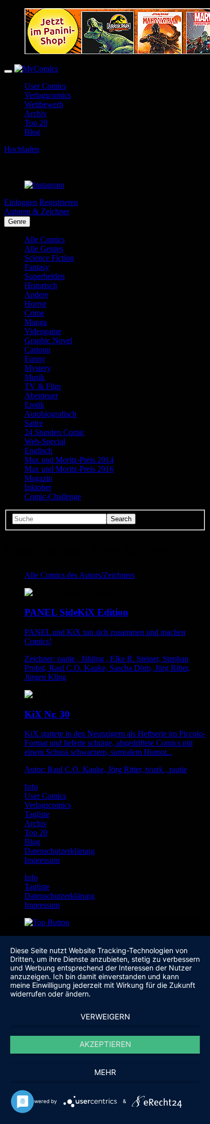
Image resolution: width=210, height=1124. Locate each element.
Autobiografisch (50, 414)
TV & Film (42, 386)
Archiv (35, 113)
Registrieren (58, 202)
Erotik (34, 404)
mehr (105, 1072)
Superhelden (44, 276)
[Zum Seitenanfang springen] (46, 922)
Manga (35, 322)
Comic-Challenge (52, 496)
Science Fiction (49, 257)
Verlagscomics (47, 95)
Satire (33, 423)
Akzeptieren (105, 1044)
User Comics (45, 86)
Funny (34, 358)
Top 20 (35, 122)
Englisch (38, 450)
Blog (32, 131)
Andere (36, 294)
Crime (34, 313)
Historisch (40, 285)
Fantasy (36, 267)
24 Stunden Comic (54, 432)
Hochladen (21, 149)
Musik (34, 377)
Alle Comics (44, 239)
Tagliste (36, 814)
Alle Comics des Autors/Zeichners (79, 575)
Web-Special (44, 441)
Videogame (42, 331)
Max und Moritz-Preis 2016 (69, 469)
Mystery (37, 368)
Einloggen (20, 202)
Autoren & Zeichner (36, 211)
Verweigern (105, 1016)
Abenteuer (41, 395)
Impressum (42, 860)
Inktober (37, 487)
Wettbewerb (43, 104)
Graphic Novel (48, 340)
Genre (17, 221)
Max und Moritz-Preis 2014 (69, 459)
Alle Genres (43, 248)
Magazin (38, 478)
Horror (35, 303)
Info (31, 786)
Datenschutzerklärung (59, 851)
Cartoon (37, 349)
